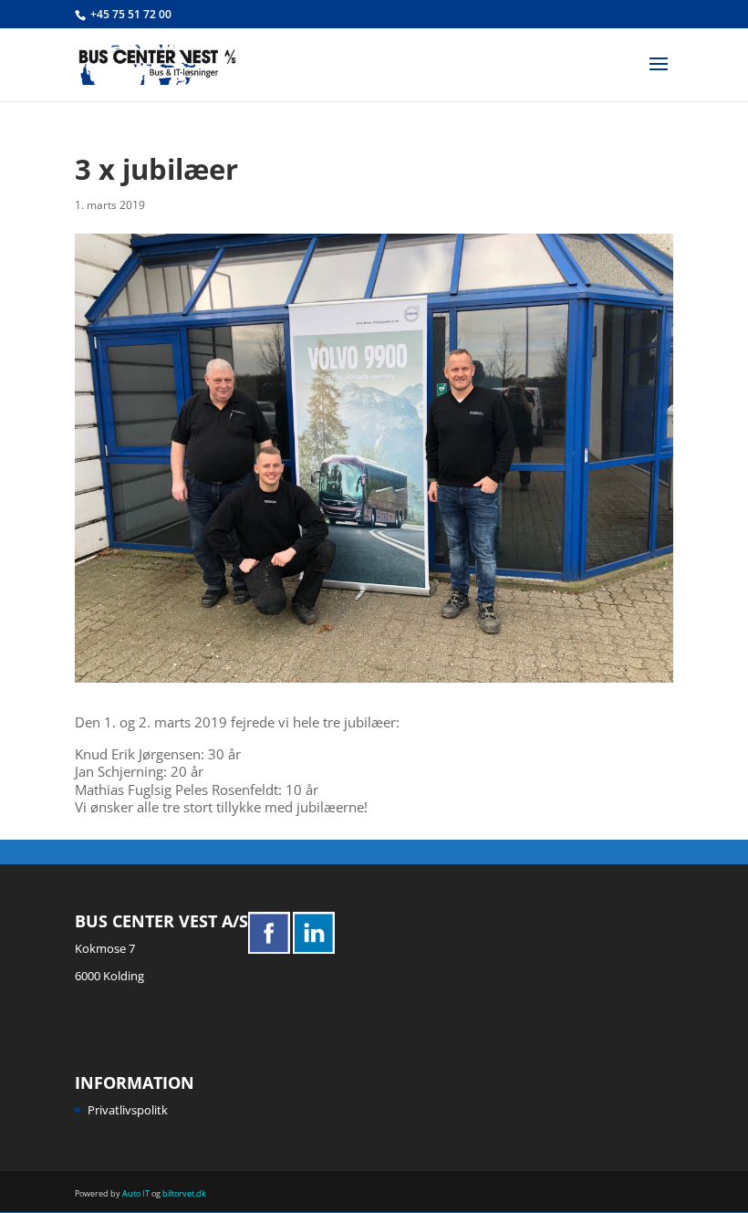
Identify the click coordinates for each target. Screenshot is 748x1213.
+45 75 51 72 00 (130, 14)
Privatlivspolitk (128, 1110)
